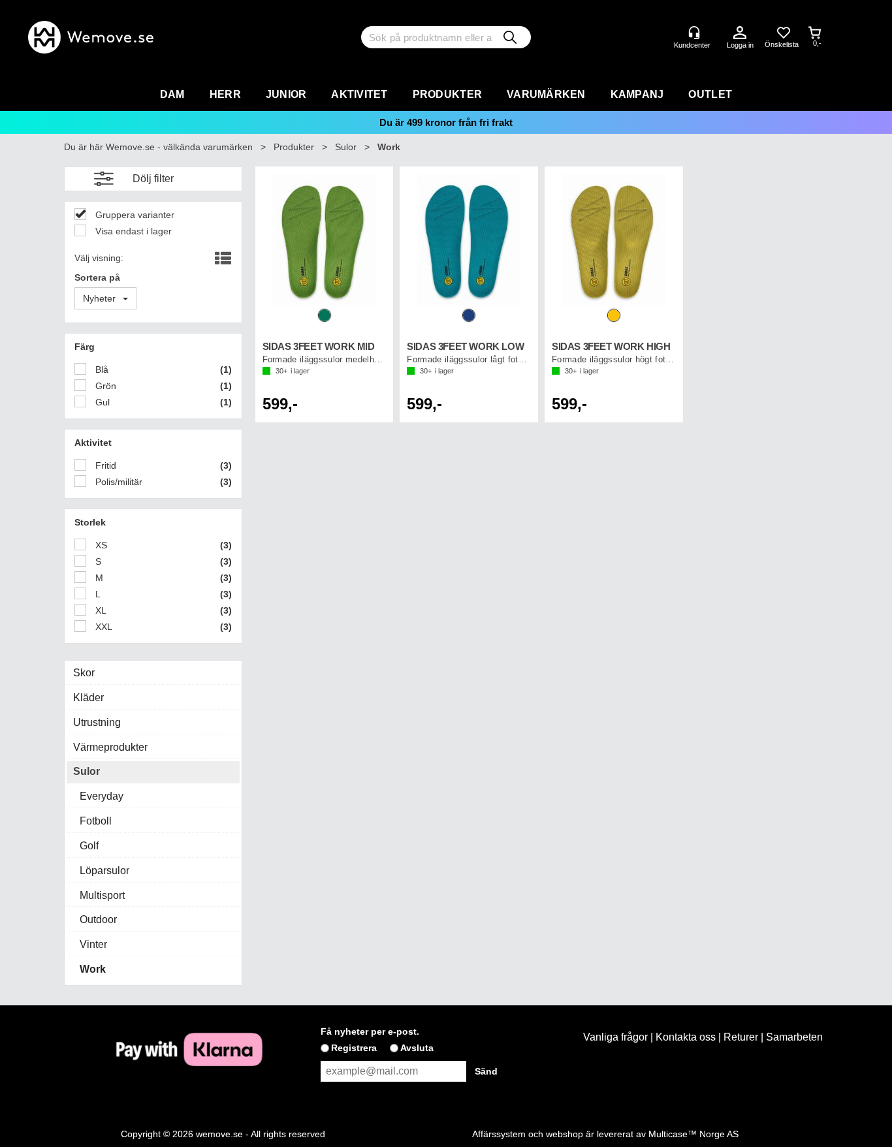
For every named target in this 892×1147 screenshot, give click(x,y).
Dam (172, 94)
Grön (104, 386)
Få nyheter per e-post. (370, 1031)
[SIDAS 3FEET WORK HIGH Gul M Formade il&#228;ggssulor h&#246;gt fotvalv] (614, 240)
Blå (100, 369)
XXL (102, 626)
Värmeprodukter (110, 747)
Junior (286, 94)
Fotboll (96, 820)
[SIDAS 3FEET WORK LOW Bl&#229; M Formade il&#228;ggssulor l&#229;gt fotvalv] (469, 240)
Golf (89, 845)
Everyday (101, 796)
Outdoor (98, 919)
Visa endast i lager (132, 231)
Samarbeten (794, 1037)
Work (388, 147)
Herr (225, 94)
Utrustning (97, 722)
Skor (84, 672)
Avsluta (417, 1048)
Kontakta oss (686, 1037)
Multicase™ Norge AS (693, 1134)
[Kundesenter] (694, 32)
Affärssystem (499, 1134)
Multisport (102, 895)
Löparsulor (104, 870)
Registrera (354, 1048)
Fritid (104, 465)
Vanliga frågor (615, 1037)
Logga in (739, 33)
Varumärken (546, 94)
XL (99, 610)
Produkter (447, 94)
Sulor (346, 147)
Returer (741, 1037)
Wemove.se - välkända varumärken (179, 147)
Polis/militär (117, 482)
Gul (101, 402)
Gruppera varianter (133, 215)
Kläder (88, 697)
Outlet (710, 94)
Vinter (93, 944)
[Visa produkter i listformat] (222, 259)
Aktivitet (359, 94)
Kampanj (637, 94)
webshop (564, 1134)
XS (100, 545)
